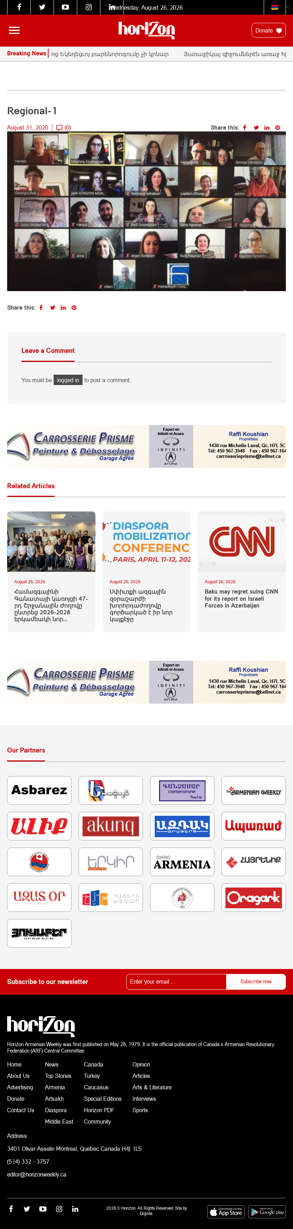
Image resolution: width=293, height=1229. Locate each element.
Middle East (59, 1121)
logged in (68, 379)
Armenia (55, 1087)
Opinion (141, 1064)
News (52, 1064)
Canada (93, 1064)
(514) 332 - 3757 (28, 1161)
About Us (18, 1075)
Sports (140, 1109)
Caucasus (96, 1087)
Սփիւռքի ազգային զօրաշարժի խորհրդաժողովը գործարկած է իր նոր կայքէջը (141, 605)
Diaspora (56, 1109)
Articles (141, 1075)
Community (97, 1121)
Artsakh (54, 1098)
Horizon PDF (99, 1109)
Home (14, 1064)
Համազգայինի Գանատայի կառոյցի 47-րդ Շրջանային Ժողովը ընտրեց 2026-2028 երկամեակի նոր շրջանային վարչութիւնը (51, 605)
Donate (264, 30)
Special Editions (103, 1098)
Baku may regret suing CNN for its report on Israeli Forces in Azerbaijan (241, 598)
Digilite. (146, 1213)
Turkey (92, 1075)
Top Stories (58, 1075)
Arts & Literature (152, 1087)
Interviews (144, 1098)
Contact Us (20, 1109)
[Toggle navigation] (14, 30)
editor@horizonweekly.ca (36, 1174)
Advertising (20, 1087)
